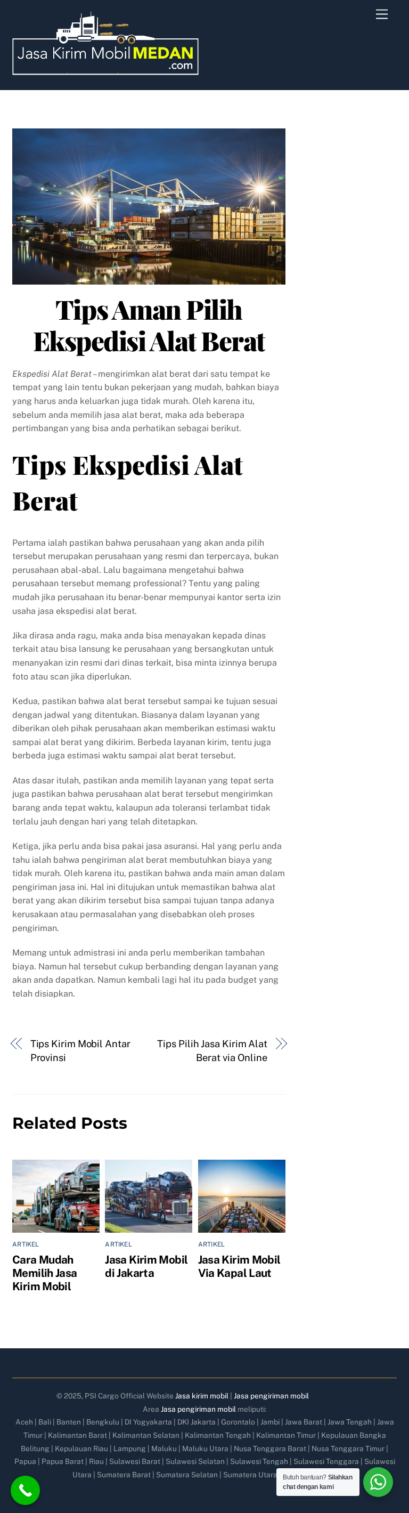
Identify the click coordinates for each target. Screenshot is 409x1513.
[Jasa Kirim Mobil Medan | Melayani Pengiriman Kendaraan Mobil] (105, 70)
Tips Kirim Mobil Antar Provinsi (80, 1050)
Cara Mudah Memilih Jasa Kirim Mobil (44, 1273)
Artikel (25, 1244)
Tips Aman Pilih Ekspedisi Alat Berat (149, 324)
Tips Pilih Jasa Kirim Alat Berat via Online (212, 1050)
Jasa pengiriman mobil (271, 1395)
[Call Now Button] (25, 1490)
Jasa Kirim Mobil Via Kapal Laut (239, 1266)
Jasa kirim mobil (201, 1395)
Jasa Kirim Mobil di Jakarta (146, 1266)
